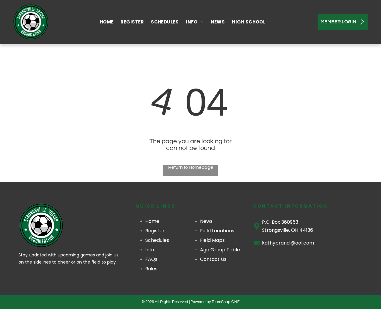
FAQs (151, 259)
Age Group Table (220, 249)
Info (149, 249)
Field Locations (217, 230)
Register (155, 230)
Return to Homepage (190, 167)
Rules (151, 268)
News (206, 221)
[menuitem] (106, 21)
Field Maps (212, 240)
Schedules (157, 240)
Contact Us (213, 259)
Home (152, 221)
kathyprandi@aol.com (288, 242)
